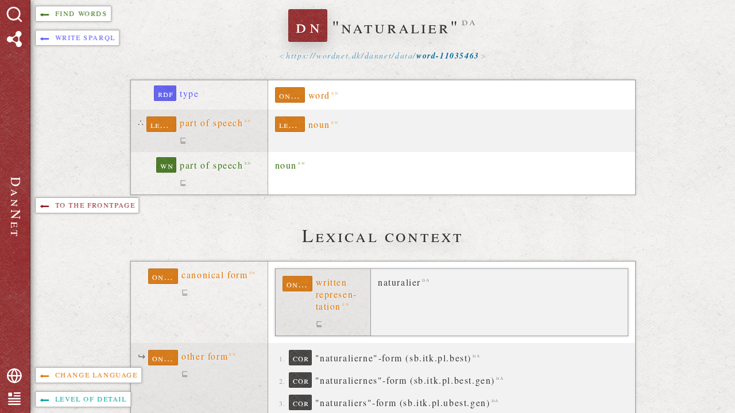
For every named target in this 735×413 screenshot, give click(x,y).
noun (319, 124)
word (319, 95)
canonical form (214, 274)
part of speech (211, 122)
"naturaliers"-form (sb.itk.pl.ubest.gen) (402, 402)
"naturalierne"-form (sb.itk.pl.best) (393, 358)
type (189, 93)
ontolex (292, 95)
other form (204, 356)
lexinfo (163, 124)
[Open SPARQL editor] (14, 39)
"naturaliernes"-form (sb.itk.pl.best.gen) (405, 380)
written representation (336, 294)
